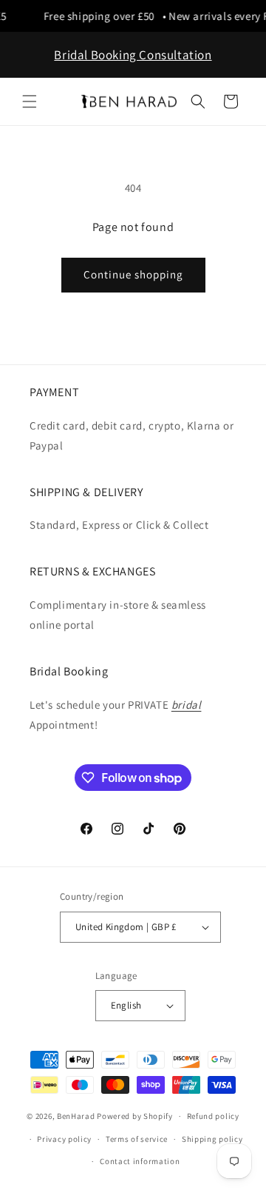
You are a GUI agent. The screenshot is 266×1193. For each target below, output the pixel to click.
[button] (29, 101)
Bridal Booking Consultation (132, 55)
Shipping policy (212, 1139)
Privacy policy (64, 1139)
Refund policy (213, 1116)
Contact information (140, 1161)
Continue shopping (133, 274)
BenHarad (76, 1116)
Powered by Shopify (135, 1116)
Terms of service (137, 1139)
